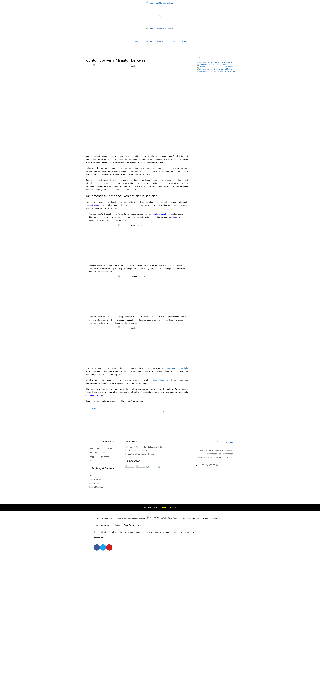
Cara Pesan (162, 42)
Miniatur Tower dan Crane (167, 518)
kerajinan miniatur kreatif (161, 380)
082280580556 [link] (100, 538)
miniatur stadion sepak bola (176, 368)
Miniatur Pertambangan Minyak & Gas (134, 518)
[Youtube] (232, 474)
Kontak (174, 42)
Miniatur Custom (103, 525)
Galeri (149, 42)
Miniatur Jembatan (191, 518)
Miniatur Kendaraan (211, 518)
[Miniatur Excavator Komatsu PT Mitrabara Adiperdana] (216, 71)
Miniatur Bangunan (104, 518)
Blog (184, 42)
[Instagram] (229, 474)
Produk (137, 42)
